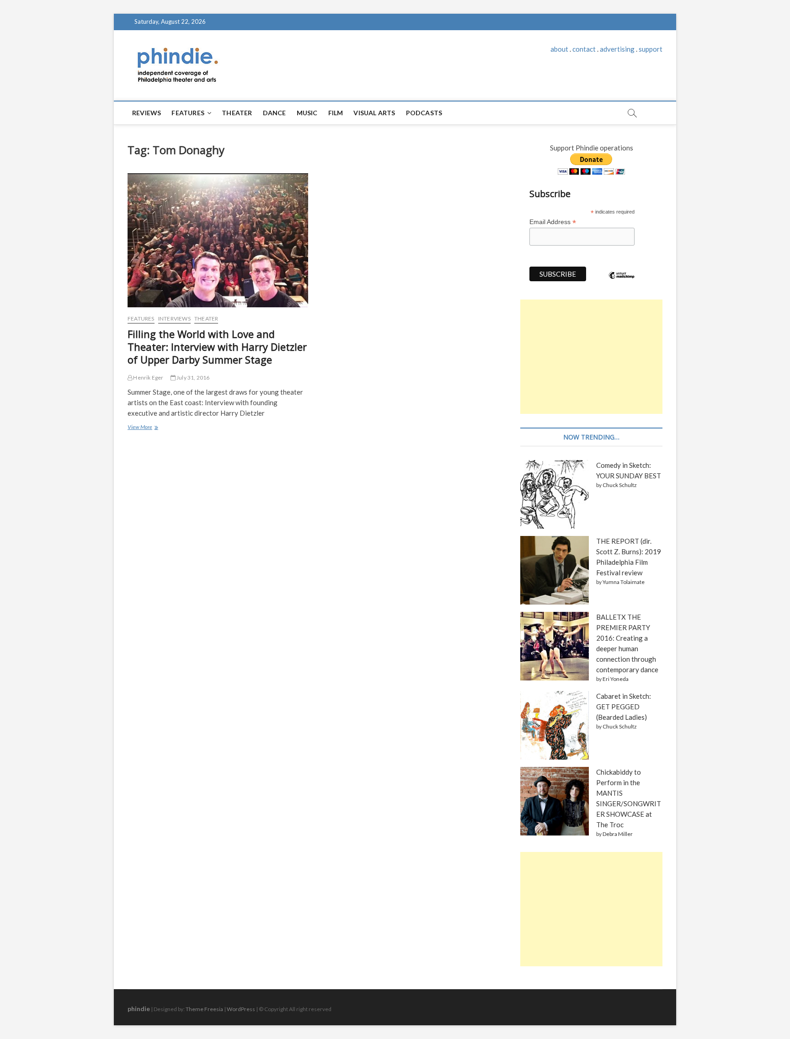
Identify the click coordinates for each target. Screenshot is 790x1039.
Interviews (174, 318)
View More (142, 428)
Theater (237, 113)
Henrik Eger (147, 377)
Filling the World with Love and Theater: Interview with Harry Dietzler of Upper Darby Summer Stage (217, 346)
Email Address (552, 222)
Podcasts (424, 113)
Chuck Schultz (620, 485)
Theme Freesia (204, 1009)
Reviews (146, 113)
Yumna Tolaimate (624, 581)
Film (335, 113)
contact (584, 49)
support (650, 49)
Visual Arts (374, 113)
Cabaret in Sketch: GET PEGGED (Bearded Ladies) (623, 706)
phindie (139, 1008)
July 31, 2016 (193, 377)
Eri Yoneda (616, 678)
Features (187, 113)
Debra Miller (618, 833)
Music (307, 113)
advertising (617, 49)
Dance (274, 113)
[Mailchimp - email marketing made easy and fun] (622, 282)
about (559, 49)
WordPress (241, 1009)
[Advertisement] (591, 357)
